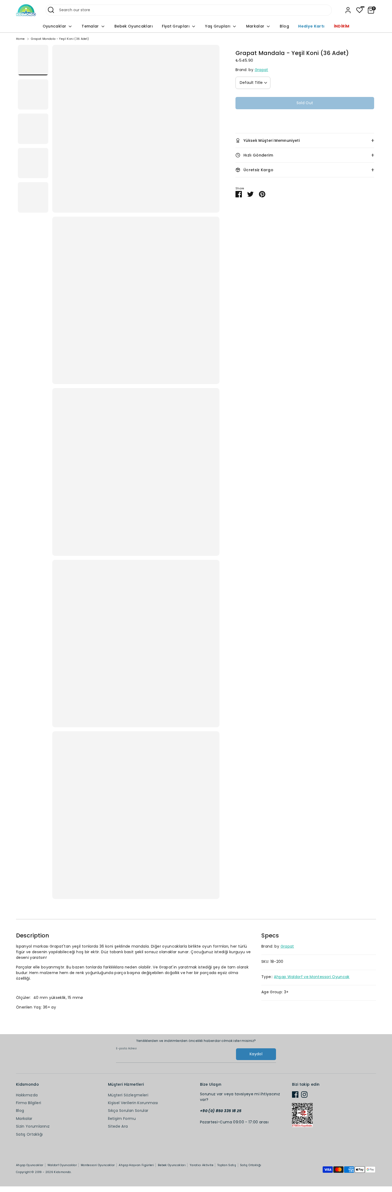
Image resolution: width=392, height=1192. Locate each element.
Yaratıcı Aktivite (201, 1165)
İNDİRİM (341, 26)
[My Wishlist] (359, 10)
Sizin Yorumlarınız (33, 1126)
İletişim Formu (122, 1118)
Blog (284, 26)
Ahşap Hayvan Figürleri (136, 1165)
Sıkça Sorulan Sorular (128, 1110)
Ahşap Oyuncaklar (29, 1165)
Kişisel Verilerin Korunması (133, 1102)
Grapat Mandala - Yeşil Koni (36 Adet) (60, 39)
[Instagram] (304, 1094)
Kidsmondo (62, 1172)
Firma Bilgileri (28, 1102)
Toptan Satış (226, 1165)
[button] (305, 119)
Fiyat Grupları (176, 26)
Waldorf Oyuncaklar (62, 1165)
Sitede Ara (118, 1126)
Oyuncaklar (55, 26)
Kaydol (256, 1054)
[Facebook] (295, 1094)
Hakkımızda (27, 1095)
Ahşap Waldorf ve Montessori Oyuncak (311, 976)
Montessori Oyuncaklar (98, 1165)
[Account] (348, 10)
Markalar (256, 26)
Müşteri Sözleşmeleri (128, 1095)
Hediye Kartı (311, 26)
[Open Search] (51, 10)
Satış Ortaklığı (29, 1134)
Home (20, 39)
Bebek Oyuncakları (133, 26)
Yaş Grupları (218, 26)
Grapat (261, 69)
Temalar (91, 26)
